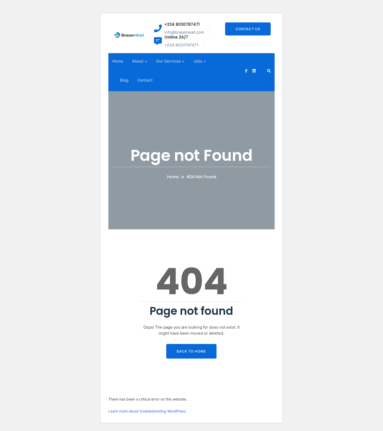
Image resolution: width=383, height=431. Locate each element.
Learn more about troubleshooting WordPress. (147, 411)
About (138, 61)
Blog (124, 80)
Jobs (197, 61)
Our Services (168, 61)
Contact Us (248, 29)
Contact (145, 80)
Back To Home (191, 351)
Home (117, 61)
